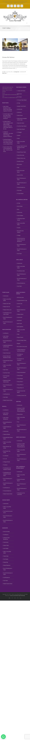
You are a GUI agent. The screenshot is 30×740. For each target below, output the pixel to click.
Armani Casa (19, 303)
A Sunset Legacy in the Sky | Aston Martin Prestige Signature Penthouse (8, 116)
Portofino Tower (20, 161)
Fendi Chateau (20, 215)
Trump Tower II (20, 384)
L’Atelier (18, 135)
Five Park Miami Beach (21, 126)
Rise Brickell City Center (6, 452)
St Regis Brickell (6, 462)
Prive (18, 422)
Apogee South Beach (21, 106)
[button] (3, 736)
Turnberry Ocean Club (21, 395)
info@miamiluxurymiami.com (19, 2)
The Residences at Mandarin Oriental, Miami (7, 474)
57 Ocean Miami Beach (22, 100)
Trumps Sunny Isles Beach (21, 391)
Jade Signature (20, 326)
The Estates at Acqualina (20, 355)
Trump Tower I (20, 381)
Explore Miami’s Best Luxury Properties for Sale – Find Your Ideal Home (7, 149)
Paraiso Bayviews (6, 565)
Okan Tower (5, 369)
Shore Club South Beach (20, 171)
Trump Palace (20, 375)
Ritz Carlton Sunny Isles (22, 346)
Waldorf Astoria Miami (7, 400)
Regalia (18, 343)
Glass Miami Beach (21, 129)
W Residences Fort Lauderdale (21, 493)
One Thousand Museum (6, 376)
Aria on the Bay (6, 531)
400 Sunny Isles (20, 297)
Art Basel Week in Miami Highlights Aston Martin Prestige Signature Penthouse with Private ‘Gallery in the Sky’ (8, 125)
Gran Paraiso (5, 548)
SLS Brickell (5, 455)
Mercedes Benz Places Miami (8, 361)
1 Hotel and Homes (21, 90)
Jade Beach (19, 320)
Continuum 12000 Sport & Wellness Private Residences (21, 410)
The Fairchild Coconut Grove (7, 512)
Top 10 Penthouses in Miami (21, 179)
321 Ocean (19, 97)
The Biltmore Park (21, 271)
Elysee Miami (6, 545)
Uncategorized (16, 71)
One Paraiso (5, 559)
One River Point (6, 372)
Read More (4, 73)
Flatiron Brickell (6, 434)
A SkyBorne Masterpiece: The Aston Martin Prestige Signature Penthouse (8, 134)
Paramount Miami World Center (7, 381)
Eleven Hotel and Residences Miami (7, 356)
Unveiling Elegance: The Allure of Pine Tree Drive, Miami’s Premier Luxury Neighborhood (8, 142)
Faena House (20, 115)
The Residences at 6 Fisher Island (7, 313)
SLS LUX (5, 458)
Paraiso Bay (5, 562)
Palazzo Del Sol (6, 306)
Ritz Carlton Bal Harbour (20, 231)
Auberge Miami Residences (6, 538)
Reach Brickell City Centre (7, 447)
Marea (18, 138)
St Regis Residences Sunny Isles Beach (21, 350)
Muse (18, 334)
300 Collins (19, 94)
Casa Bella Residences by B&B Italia (7, 346)
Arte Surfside (19, 206)
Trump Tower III (20, 387)
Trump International (21, 372)
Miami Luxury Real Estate (21, 142)
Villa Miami (19, 190)
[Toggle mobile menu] (27, 23)
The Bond (5, 465)
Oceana (18, 227)
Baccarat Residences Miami (7, 341)
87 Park (18, 103)
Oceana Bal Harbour (8, 57)
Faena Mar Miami (20, 123)
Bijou (18, 209)
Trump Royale (20, 378)
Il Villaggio (19, 132)
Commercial (19, 109)
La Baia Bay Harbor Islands (21, 219)
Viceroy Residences (21, 187)
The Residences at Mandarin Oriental (7, 468)
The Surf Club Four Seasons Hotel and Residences (21, 240)
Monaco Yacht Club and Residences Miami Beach (22, 147)
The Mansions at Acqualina (20, 359)
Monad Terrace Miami (21, 152)
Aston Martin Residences (5, 337)
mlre (4, 71)
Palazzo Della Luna (21, 158)
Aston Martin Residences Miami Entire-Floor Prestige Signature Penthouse (7, 109)
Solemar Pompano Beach (21, 480)
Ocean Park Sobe (20, 155)
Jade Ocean (19, 323)
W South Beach (20, 193)
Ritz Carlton (19, 164)
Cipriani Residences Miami (7, 427)
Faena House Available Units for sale (22, 119)
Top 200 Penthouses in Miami (21, 183)
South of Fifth (20, 175)
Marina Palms (20, 414)
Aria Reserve (5, 333)
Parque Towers (20, 337)
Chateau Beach (20, 314)
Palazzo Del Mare (7, 303)
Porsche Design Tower (21, 340)
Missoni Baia (5, 556)
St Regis (18, 235)
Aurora (18, 306)
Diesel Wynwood (6, 353)
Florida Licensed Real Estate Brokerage (17, 595)
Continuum (19, 112)
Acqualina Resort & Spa (22, 300)
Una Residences (6, 394)
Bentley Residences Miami (21, 310)
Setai (18, 167)
